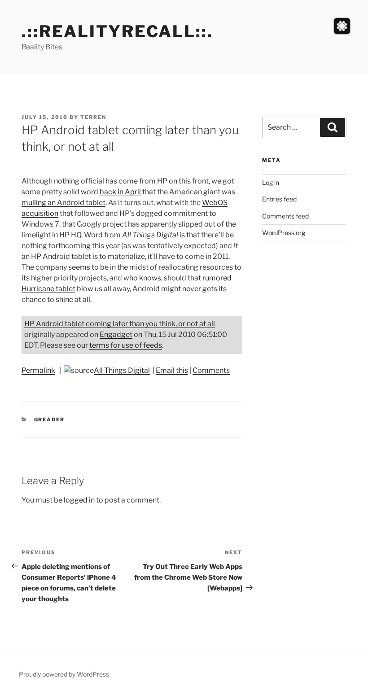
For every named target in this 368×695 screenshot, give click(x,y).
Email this (172, 370)
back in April (120, 192)
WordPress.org (283, 232)
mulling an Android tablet (63, 202)
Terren (93, 117)
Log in (270, 182)
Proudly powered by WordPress (64, 674)
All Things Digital (122, 370)
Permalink (38, 370)
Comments (211, 370)
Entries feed (279, 199)
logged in (79, 500)
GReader (49, 419)
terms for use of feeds (125, 345)
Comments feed (285, 216)
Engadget (116, 334)
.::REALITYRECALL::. (117, 31)
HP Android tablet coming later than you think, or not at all (119, 323)
